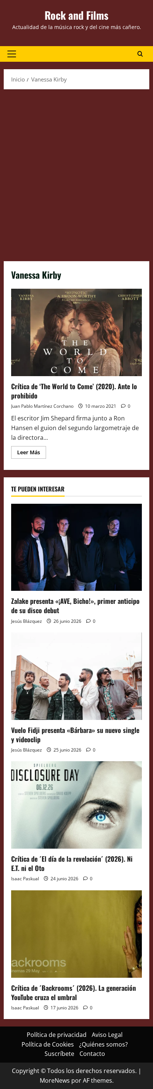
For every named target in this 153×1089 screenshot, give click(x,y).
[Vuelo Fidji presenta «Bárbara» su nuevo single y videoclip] (76, 676)
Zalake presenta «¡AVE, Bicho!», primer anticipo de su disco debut (75, 605)
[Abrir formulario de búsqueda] (140, 54)
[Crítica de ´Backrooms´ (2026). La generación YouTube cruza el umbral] (76, 934)
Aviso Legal (107, 1035)
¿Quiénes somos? (103, 1044)
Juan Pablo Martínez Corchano (42, 406)
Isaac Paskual (25, 878)
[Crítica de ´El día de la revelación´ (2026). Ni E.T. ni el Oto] (76, 805)
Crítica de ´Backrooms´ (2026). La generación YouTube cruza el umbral (73, 992)
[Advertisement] (76, 173)
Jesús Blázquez (26, 621)
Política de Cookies (48, 1044)
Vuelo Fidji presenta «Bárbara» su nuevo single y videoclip (75, 734)
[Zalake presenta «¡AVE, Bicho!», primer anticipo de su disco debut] (76, 547)
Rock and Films (76, 15)
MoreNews (55, 1080)
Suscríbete (59, 1054)
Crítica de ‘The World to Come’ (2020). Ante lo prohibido (76, 332)
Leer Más (31, 453)
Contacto (92, 1054)
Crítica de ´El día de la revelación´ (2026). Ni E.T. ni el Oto (72, 863)
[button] (12, 54)
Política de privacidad (57, 1035)
